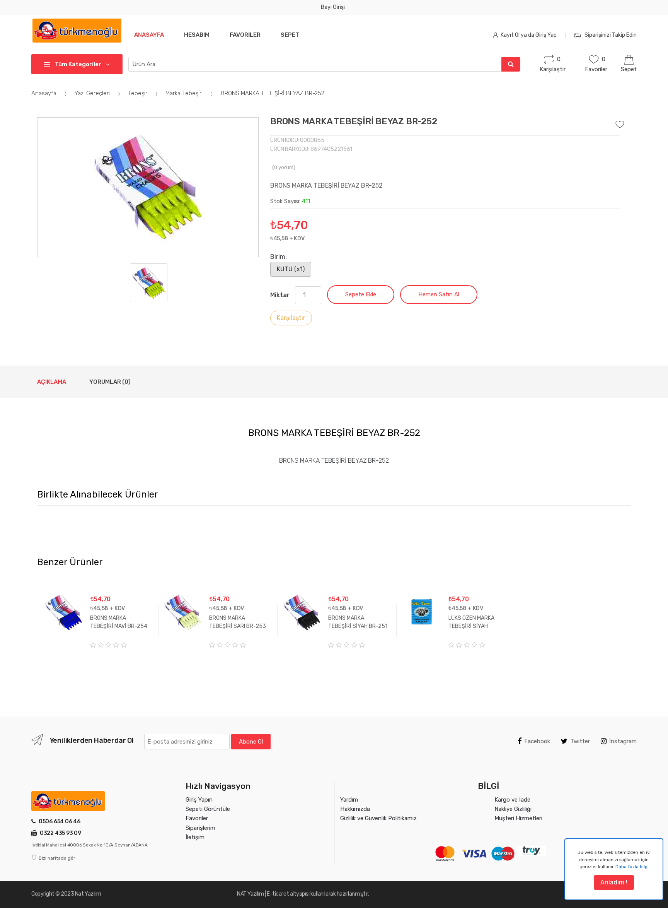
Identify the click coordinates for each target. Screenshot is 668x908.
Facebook (537, 741)
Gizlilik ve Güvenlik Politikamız (378, 818)
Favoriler (245, 34)
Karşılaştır (291, 317)
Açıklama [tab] (51, 381)
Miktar (280, 295)
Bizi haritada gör (57, 858)
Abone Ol (251, 741)
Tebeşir (138, 93)
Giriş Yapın (199, 799)
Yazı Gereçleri (93, 93)
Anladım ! (613, 882)
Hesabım (197, 34)
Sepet (290, 34)
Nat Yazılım (88, 894)
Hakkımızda (355, 808)
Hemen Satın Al (438, 294)
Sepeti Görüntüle (208, 808)
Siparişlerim (200, 827)
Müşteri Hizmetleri (518, 818)
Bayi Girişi (333, 7)
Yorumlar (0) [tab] (110, 381)
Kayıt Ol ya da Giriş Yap (529, 35)
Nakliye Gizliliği (513, 808)
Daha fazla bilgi (632, 866)
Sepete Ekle (360, 294)
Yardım (349, 799)
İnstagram (623, 741)
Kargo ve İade (512, 799)
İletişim (195, 837)
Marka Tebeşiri (184, 93)
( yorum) (283, 167)
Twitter (580, 741)
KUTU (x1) (291, 269)
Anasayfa (149, 34)
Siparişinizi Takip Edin (610, 35)
